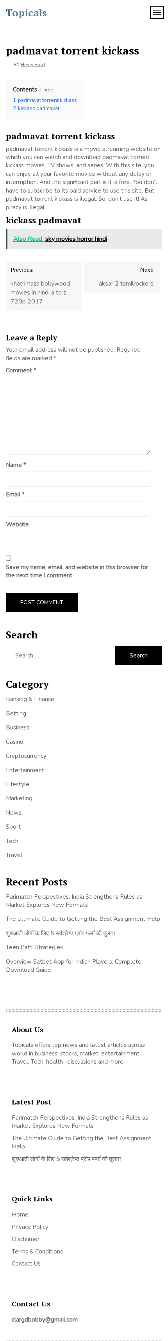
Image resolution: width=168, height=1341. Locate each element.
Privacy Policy (30, 1227)
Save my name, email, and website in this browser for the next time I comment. (77, 571)
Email (15, 494)
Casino (14, 742)
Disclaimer (25, 1239)
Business (17, 727)
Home (20, 1214)
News (13, 813)
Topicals (26, 12)
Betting (16, 713)
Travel (14, 855)
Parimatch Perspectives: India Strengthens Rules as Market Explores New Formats (74, 901)
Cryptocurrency (26, 756)
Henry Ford (33, 64)
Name (16, 465)
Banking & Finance (30, 699)
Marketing (19, 798)
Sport (13, 827)
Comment (21, 370)
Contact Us (26, 1263)
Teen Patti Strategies (34, 947)
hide (48, 90)
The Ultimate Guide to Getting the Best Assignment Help (83, 919)
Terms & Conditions (37, 1251)
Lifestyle (17, 784)
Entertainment (25, 770)
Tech (12, 841)
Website (17, 524)
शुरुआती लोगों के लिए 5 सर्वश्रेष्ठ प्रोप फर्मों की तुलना (60, 933)
